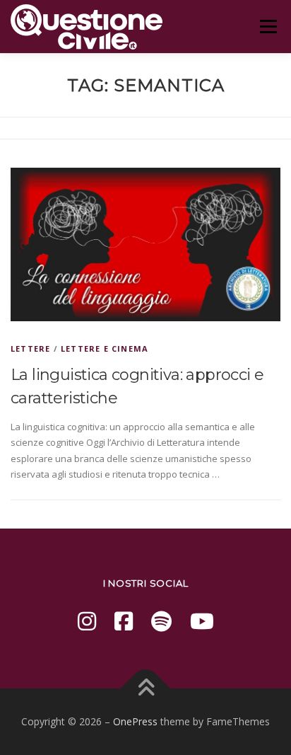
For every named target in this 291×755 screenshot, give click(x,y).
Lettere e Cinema (104, 348)
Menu (268, 26)
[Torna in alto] (146, 688)
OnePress (135, 721)
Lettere (30, 348)
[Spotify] (161, 620)
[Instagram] (87, 620)
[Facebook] (123, 620)
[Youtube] (202, 620)
